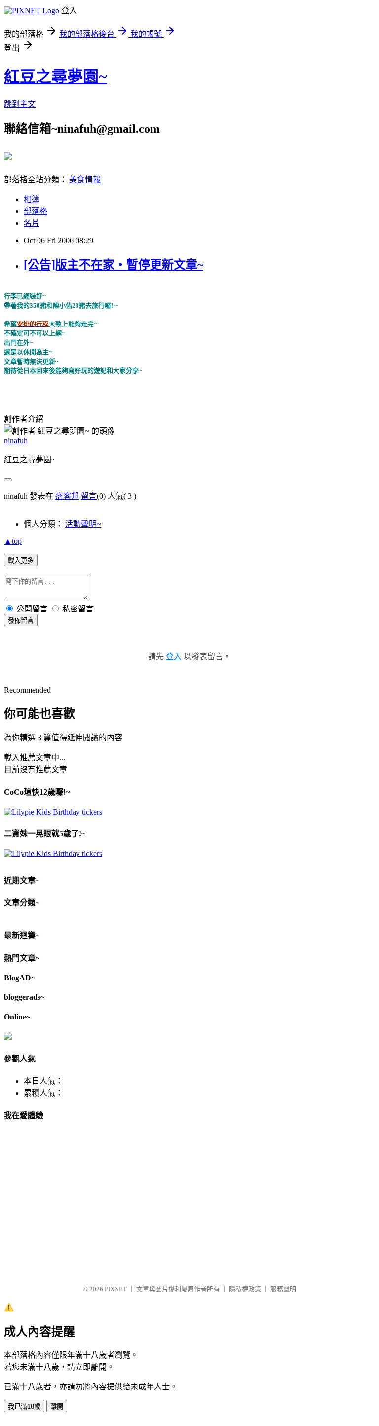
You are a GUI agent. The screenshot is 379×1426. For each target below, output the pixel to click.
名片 (31, 223)
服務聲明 (283, 1289)
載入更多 (21, 560)
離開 (56, 1406)
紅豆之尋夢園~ (55, 76)
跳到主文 (20, 104)
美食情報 (85, 179)
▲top (13, 541)
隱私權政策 (245, 1289)
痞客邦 (67, 496)
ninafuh (16, 440)
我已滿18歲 (24, 1406)
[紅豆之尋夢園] (8, 156)
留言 (89, 496)
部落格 (35, 211)
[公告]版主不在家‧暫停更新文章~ (113, 264)
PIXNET (116, 1289)
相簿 (31, 199)
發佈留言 (21, 620)
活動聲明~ (83, 524)
